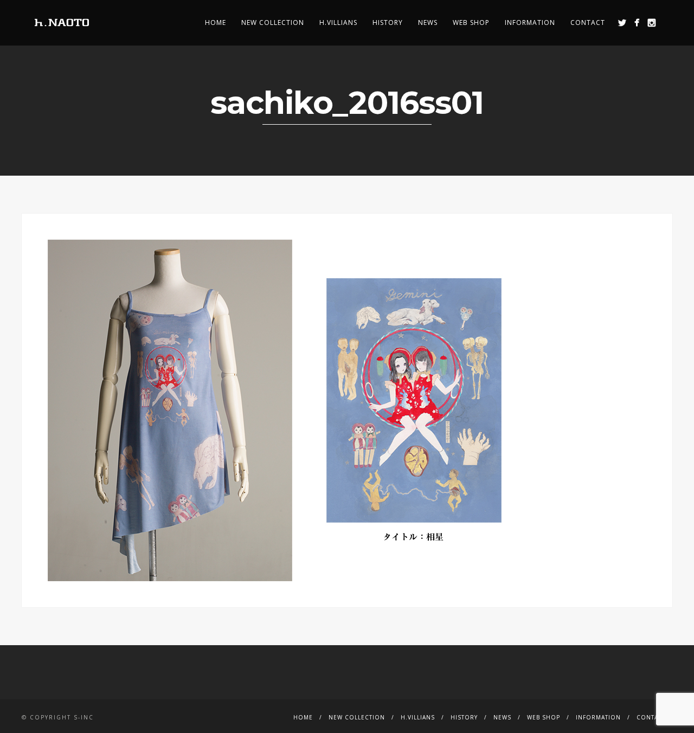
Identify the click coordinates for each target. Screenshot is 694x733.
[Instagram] (651, 22)
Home (215, 22)
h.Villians (338, 22)
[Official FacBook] (637, 22)
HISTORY (387, 22)
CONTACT (587, 22)
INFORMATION (530, 22)
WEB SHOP (471, 22)
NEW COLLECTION (272, 22)
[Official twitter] (622, 22)
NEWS (428, 22)
